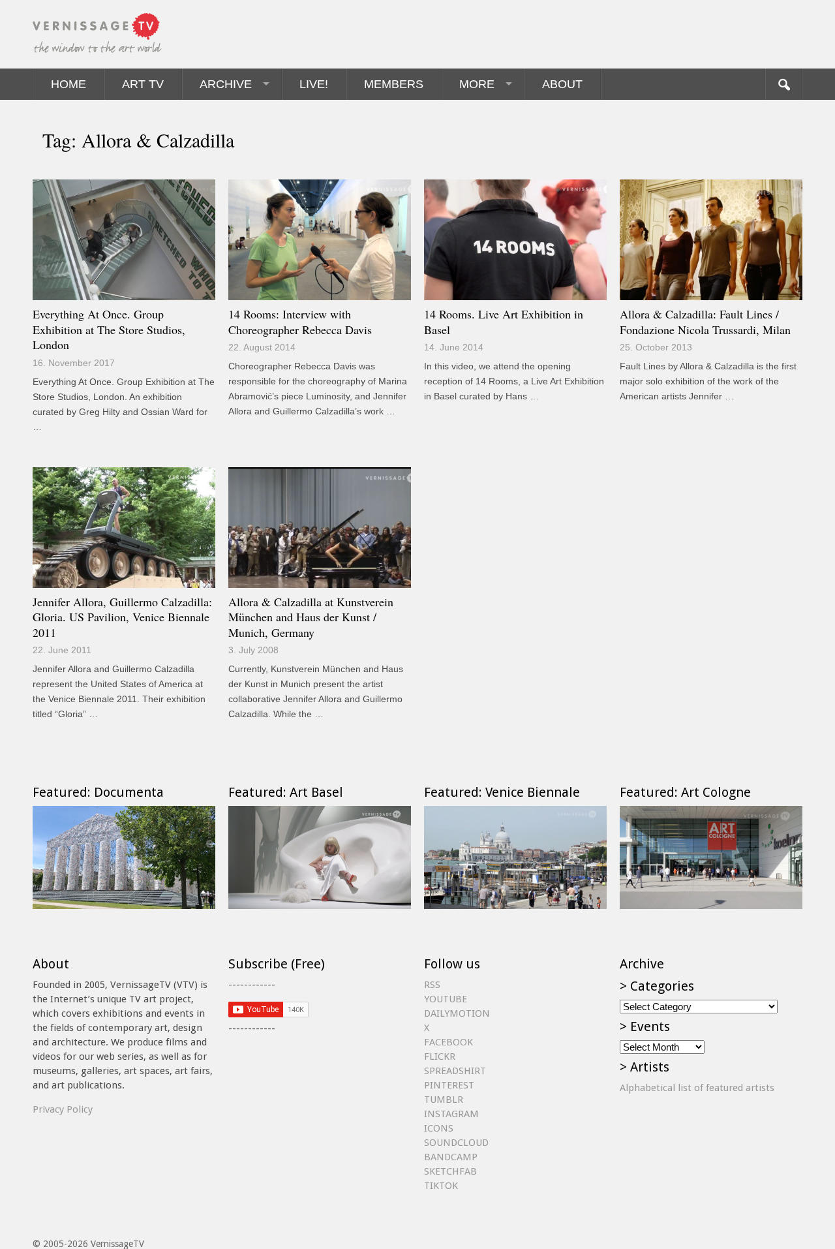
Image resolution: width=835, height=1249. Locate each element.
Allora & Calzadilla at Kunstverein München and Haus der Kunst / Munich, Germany (310, 617)
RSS (432, 985)
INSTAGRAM (451, 1114)
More (476, 84)
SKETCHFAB (450, 1171)
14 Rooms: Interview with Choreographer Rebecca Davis (300, 321)
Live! (313, 84)
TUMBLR (443, 1099)
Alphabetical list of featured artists (697, 1088)
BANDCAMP (451, 1157)
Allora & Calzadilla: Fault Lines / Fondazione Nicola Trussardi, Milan (705, 321)
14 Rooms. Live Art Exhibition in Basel (503, 321)
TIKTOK (441, 1186)
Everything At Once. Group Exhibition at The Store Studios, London (109, 329)
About (562, 84)
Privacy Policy (63, 1109)
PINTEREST (449, 1085)
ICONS (438, 1128)
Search (783, 84)
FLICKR (439, 1056)
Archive (226, 84)
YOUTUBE (445, 999)
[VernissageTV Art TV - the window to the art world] (98, 34)
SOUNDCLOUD (456, 1143)
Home (68, 84)
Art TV (143, 84)
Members (393, 84)
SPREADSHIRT (455, 1071)
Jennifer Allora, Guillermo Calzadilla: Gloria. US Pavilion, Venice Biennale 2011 (122, 617)
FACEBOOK (448, 1042)
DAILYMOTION (457, 1013)
